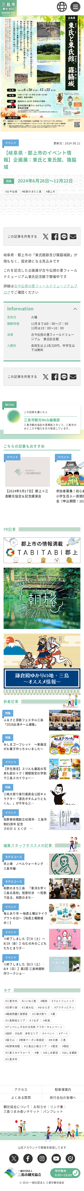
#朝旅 (44, 1001)
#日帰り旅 (11, 1007)
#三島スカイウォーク (17, 1053)
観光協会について (17, 1106)
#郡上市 (50, 191)
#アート (63, 1033)
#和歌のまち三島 (32, 191)
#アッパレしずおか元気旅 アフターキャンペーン (33, 1027)
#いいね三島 (29, 1001)
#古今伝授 (11, 191)
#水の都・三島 (57, 1040)
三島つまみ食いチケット (22, 1111)
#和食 (46, 1020)
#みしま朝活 (50, 1053)
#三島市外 (11, 1059)
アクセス (21, 1089)
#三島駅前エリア (15, 1020)
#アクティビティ (64, 1007)
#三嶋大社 (28, 1007)
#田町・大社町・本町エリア (21, 1033)
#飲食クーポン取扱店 (31, 1040)
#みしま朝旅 (69, 1053)
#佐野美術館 (12, 1046)
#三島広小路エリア (35, 1046)
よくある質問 (21, 1097)
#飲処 (65, 1046)
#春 (37, 1053)
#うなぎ (34, 1020)
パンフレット (53, 1111)
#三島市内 (11, 1001)
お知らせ (40, 1106)
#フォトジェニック (63, 1001)
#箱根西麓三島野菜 (16, 1014)
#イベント (49, 1033)
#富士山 (10, 1040)
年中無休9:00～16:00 (63, 1173)
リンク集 (56, 1106)
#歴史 (54, 1046)
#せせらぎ (44, 1007)
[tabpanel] (27, 483)
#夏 (53, 1014)
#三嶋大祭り (39, 1014)
